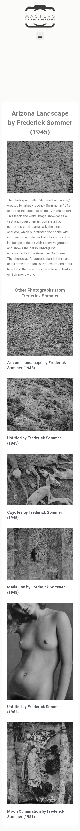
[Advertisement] (40, 71)
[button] (40, 36)
